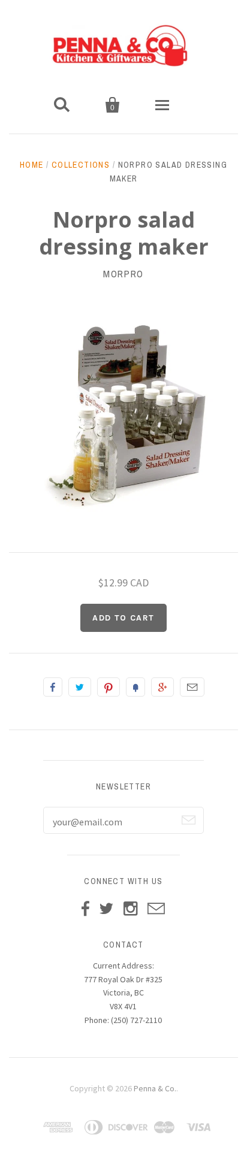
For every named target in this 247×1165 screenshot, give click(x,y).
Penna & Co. (155, 1088)
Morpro (123, 273)
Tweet (79, 687)
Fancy (135, 687)
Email (192, 687)
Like (52, 687)
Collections (81, 164)
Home (32, 164)
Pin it (108, 687)
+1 (162, 687)
